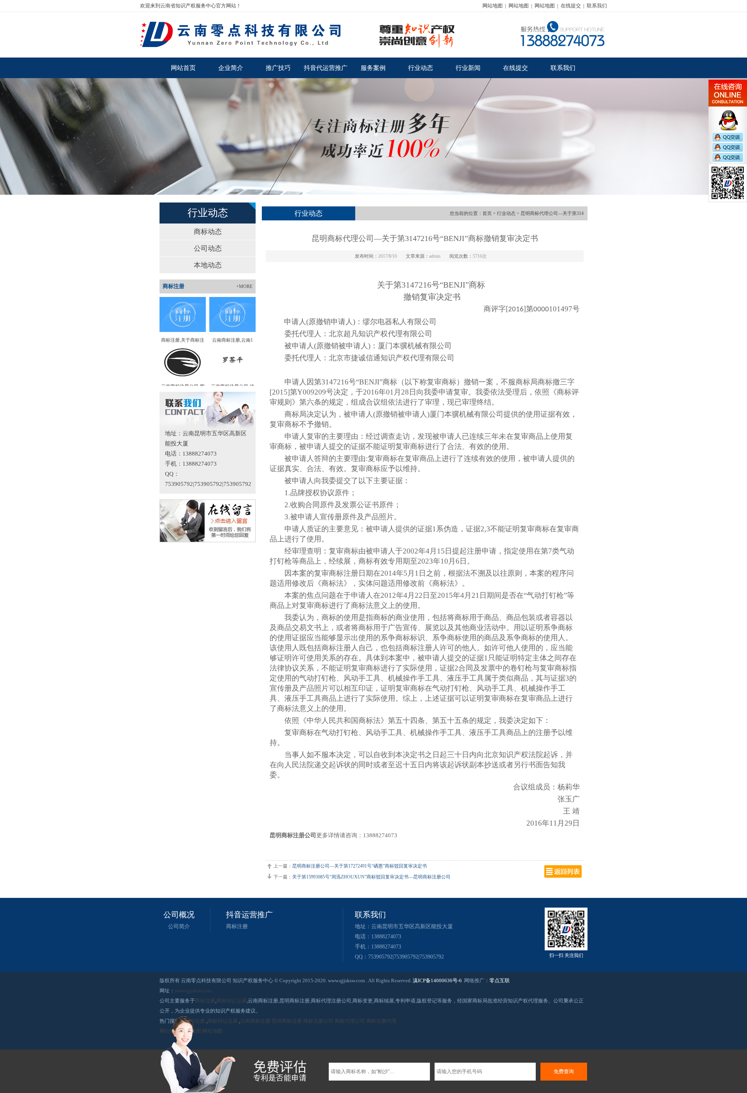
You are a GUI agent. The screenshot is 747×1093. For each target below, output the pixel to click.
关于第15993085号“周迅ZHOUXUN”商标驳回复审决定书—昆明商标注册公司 (371, 877)
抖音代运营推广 (325, 68)
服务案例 (373, 68)
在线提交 (571, 6)
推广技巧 (278, 68)
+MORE (244, 286)
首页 (487, 213)
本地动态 (208, 265)
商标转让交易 (231, 1001)
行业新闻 (468, 68)
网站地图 (492, 6)
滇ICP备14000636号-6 (437, 980)
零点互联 (499, 980)
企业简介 (230, 68)
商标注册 (237, 926)
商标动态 (208, 232)
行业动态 (420, 68)
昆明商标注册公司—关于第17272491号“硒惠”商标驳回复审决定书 (359, 866)
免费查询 (564, 1071)
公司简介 (179, 926)
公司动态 (208, 248)
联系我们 (597, 6)
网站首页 (183, 68)
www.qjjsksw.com (193, 990)
